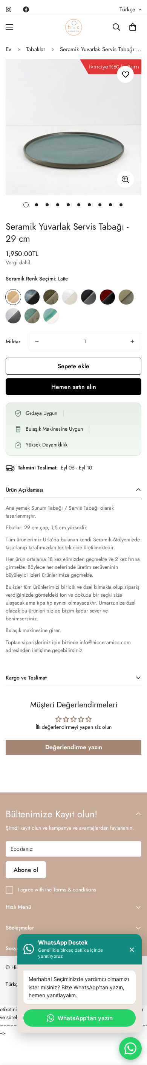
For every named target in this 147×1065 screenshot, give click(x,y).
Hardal (126, 297)
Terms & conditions (74, 889)
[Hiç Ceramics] (73, 27)
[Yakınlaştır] (125, 179)
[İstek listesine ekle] (125, 74)
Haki (50, 297)
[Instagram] (9, 9)
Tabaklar (35, 49)
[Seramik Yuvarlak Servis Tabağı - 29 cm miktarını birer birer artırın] (132, 341)
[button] (132, 27)
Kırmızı (107, 297)
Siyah (88, 297)
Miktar (13, 341)
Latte (13, 297)
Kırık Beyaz (69, 297)
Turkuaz (50, 315)
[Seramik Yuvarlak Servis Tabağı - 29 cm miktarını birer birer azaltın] (37, 341)
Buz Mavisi (32, 297)
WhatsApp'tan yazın (85, 1018)
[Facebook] (26, 9)
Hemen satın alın (73, 386)
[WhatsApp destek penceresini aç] (130, 1048)
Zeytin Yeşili (32, 315)
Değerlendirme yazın (73, 747)
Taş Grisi (13, 315)
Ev (8, 49)
